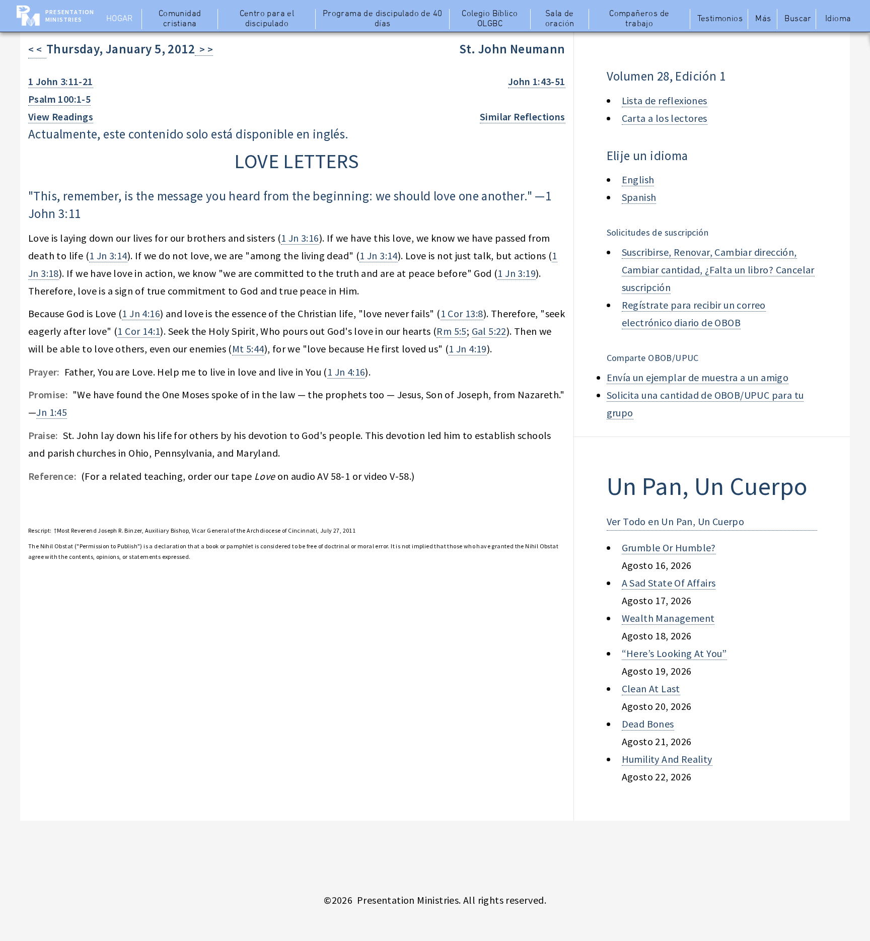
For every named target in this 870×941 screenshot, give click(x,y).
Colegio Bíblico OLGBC (490, 19)
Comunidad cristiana (180, 19)
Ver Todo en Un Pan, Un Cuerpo (676, 521)
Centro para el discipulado (267, 19)
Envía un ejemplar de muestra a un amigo (698, 377)
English (638, 179)
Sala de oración (559, 19)
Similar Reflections (522, 116)
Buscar (797, 19)
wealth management (668, 618)
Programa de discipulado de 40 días (383, 19)
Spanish (639, 197)
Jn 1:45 (51, 412)
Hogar (119, 19)
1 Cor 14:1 (138, 331)
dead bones (648, 723)
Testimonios (720, 19)
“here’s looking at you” (674, 653)
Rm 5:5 (451, 331)
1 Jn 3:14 (108, 255)
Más (763, 19)
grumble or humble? (669, 547)
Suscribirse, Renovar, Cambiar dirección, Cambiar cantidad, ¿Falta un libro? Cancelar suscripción (718, 270)
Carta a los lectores (664, 118)
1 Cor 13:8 (462, 313)
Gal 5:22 (489, 331)
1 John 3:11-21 (60, 81)
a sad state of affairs (669, 582)
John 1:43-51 (536, 81)
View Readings (60, 116)
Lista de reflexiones (664, 100)
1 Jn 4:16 (141, 313)
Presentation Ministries (69, 15)
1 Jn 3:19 (516, 273)
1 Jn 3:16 (300, 238)
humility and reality (667, 759)
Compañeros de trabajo (639, 19)
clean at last (651, 688)
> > (204, 49)
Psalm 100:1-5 (59, 99)
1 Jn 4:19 (468, 348)
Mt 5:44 (248, 348)
